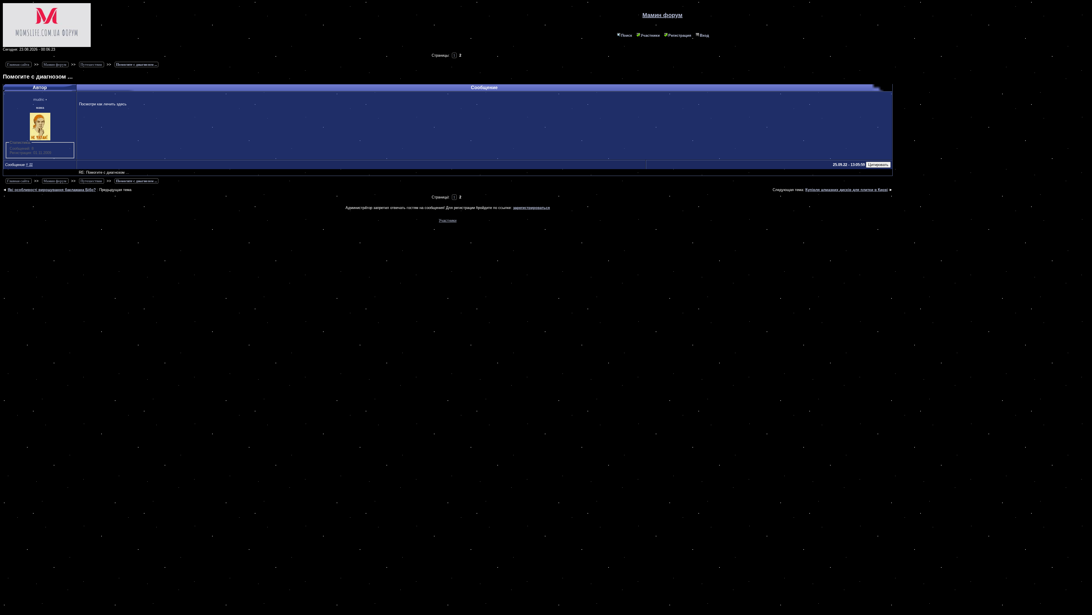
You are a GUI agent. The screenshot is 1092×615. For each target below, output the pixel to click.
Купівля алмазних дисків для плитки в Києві (846, 190)
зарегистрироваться (531, 208)
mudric (38, 99)
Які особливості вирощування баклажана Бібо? (52, 190)
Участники (650, 35)
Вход (704, 35)
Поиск (626, 35)
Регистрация (679, 35)
